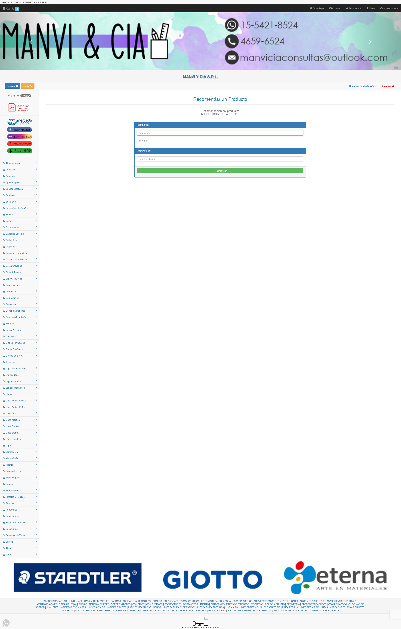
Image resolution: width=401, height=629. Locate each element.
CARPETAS (283, 601)
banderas (10, 195)
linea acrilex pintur (15, 406)
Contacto (336, 8)
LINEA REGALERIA (309, 607)
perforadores (12, 490)
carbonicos (11, 240)
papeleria (10, 483)
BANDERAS (140, 601)
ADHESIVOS (70, 601)
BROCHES (198, 601)
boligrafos (10, 201)
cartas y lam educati (16, 259)
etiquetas (10, 323)
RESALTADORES (217, 610)
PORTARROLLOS (197, 610)
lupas (8, 445)
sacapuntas (11, 528)
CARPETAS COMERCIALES (305, 601)
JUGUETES (52, 607)
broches (9, 214)
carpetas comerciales (16, 252)
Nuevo (371, 8)
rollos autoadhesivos (16, 522)
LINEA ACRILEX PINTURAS (210, 607)
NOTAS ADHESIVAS (85, 610)
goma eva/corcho (14, 349)
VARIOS (335, 610)
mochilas (10, 464)
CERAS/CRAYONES (47, 604)
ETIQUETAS (257, 604)
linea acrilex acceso (15, 400)
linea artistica (12, 419)
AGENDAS (83, 601)
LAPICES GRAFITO (116, 607)
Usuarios (386, 85)
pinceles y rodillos (15, 496)
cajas (8, 220)
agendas (10, 175)
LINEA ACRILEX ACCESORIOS (178, 607)
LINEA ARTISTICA (249, 607)
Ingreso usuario (390, 8)
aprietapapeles (13, 182)
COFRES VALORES (120, 604)
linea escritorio (13, 426)
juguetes (10, 362)
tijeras (9, 548)
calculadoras (12, 227)
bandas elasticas (14, 188)
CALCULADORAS (223, 601)
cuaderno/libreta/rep (16, 317)
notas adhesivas (13, 471)
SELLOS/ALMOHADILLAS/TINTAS (290, 610)
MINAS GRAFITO (355, 607)
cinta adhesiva (13, 272)
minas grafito (12, 458)
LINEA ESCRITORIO (270, 607)
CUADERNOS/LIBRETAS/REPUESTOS (230, 604)
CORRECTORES (172, 604)
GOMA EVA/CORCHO (339, 604)
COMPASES (138, 604)
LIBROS (157, 607)
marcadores (11, 451)
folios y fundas (13, 329)
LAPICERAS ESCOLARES (73, 607)
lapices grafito (13, 381)
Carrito (11, 8)
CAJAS (209, 601)
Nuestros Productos (360, 85)
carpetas (10, 246)
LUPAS (324, 607)
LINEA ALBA (232, 607)
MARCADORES (337, 607)
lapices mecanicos (15, 387)
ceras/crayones (13, 265)
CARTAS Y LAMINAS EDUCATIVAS (338, 601)
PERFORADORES (139, 610)
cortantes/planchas (15, 310)
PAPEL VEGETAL (105, 610)
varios (8, 554)
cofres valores (12, 285)
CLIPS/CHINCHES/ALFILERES (93, 604)
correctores (11, 304)
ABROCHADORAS (53, 601)
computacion (12, 297)
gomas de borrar (14, 355)
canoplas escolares (15, 233)
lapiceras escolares (15, 368)
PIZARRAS (181, 610)
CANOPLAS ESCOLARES (247, 601)
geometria (10, 336)
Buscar (26, 85)
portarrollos (11, 509)
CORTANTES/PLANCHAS (196, 604)
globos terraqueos (15, 342)
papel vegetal (12, 477)
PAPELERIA (122, 610)
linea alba (10, 413)
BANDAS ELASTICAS (121, 601)
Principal (11, 85)
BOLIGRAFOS (155, 601)
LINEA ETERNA (290, 607)
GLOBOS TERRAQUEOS (314, 604)
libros (8, 394)
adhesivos (10, 169)
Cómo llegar (318, 8)
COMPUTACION (154, 604)
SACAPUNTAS (264, 610)
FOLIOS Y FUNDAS (275, 604)
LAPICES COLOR (96, 607)
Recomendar (355, 8)
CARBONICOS (268, 601)
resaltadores (12, 516)
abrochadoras (12, 163)
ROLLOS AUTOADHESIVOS (241, 610)
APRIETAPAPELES (99, 601)
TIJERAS (324, 610)
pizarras (9, 503)
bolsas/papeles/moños (16, 208)
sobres (9, 541)
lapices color (12, 374)
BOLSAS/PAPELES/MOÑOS (177, 601)
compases (10, 291)
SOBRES (313, 610)
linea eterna (11, 432)
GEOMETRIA (293, 604)
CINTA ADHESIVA (68, 604)
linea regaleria (13, 439)
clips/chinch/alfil (13, 278)
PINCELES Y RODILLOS (162, 610)
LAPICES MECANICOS (139, 607)
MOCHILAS (67, 610)
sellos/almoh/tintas (15, 535)
